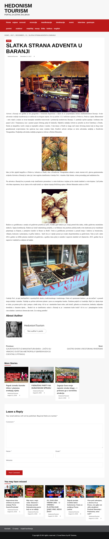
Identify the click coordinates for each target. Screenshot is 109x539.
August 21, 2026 (32, 514)
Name (9, 451)
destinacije (60, 22)
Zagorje (60, 380)
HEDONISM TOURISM (18, 8)
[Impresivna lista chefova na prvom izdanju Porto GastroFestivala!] (13, 491)
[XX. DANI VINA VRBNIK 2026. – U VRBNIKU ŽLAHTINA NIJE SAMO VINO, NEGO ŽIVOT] (54, 491)
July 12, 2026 (62, 398)
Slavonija (10, 380)
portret (8, 28)
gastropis (90, 22)
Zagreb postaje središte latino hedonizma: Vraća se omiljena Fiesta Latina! (74, 505)
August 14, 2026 (53, 516)
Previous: (28, 350)
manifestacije (46, 22)
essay (37, 28)
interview (81, 22)
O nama (15, 529)
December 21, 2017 (25, 56)
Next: (85, 347)
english (57, 28)
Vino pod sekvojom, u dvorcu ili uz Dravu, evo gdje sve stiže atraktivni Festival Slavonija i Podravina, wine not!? (94, 507)
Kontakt (7, 529)
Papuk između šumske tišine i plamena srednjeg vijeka (15, 388)
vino (39, 380)
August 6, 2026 (37, 393)
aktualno (9, 495)
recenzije (33, 22)
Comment (10, 422)
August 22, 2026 (12, 511)
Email (58, 451)
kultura (49, 28)
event (71, 22)
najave (15, 22)
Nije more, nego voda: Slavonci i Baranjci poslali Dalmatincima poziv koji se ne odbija (33, 505)
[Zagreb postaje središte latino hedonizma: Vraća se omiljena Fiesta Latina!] (74, 491)
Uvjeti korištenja (27, 529)
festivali (9, 377)
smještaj (30, 28)
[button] (103, 25)
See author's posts (35, 331)
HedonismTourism (13, 56)
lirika (43, 28)
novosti (22, 22)
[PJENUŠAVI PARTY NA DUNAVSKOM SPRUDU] (42, 375)
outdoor (19, 28)
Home (8, 22)
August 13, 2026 (12, 395)
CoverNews (61, 535)
